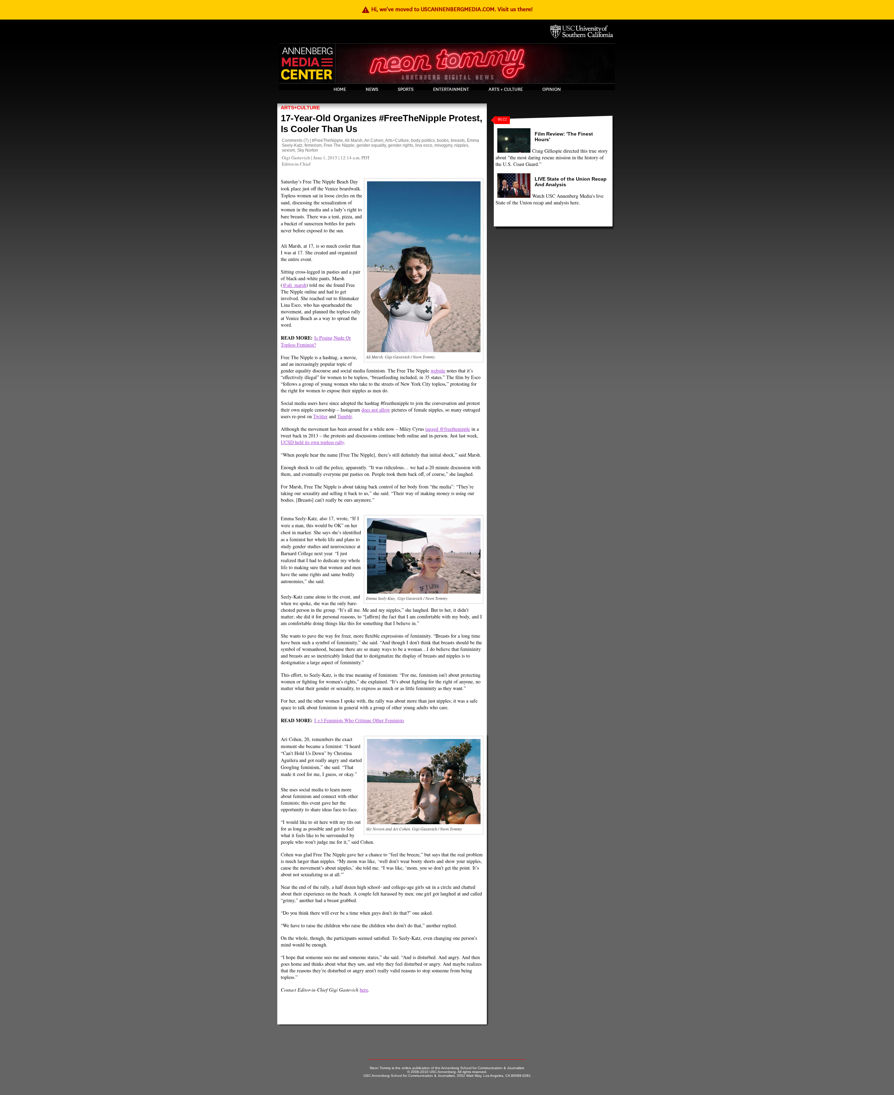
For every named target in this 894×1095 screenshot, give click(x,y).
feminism (313, 145)
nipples (461, 145)
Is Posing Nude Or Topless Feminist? (316, 341)
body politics (423, 140)
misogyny (443, 145)
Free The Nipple (339, 145)
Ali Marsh (353, 140)
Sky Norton (307, 150)
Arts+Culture (300, 107)
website (438, 370)
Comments (292, 140)
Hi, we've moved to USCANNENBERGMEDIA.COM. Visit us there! (447, 9)
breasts (458, 140)
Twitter (320, 416)
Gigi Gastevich (296, 157)
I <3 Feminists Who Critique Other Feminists (359, 720)
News (372, 89)
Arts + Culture (506, 89)
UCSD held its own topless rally (312, 442)
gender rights (400, 145)
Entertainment (451, 89)
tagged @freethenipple (447, 429)
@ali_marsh (294, 285)
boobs (443, 140)
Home (340, 89)
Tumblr (344, 416)
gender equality (371, 145)
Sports (405, 89)
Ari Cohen (373, 140)
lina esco (423, 145)
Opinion (551, 89)
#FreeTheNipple (327, 140)
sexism (288, 150)
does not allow (375, 409)
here (364, 989)
